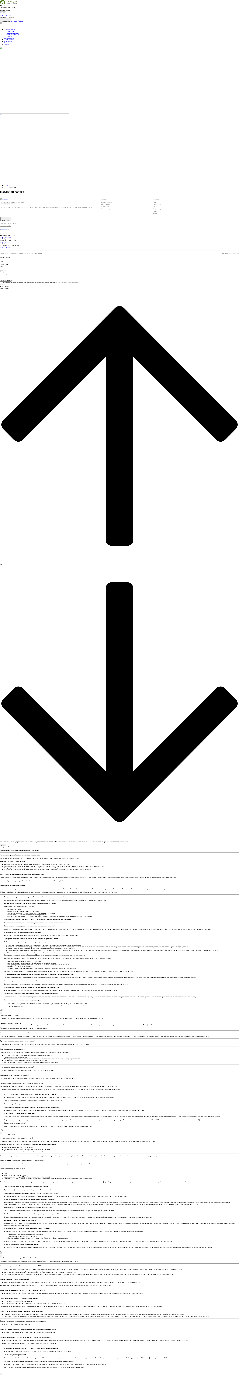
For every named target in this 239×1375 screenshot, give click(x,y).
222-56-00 (5, 15)
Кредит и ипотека (9, 39)
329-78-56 (5, 242)
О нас (154, 202)
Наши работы (8, 41)
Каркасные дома (105, 204)
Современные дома (106, 209)
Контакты (7, 44)
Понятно (3, 845)
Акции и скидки (9, 38)
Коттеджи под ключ (106, 202)
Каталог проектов (9, 29)
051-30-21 (5, 247)
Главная (7, 185)
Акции (155, 211)
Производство (157, 204)
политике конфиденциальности (69, 283)
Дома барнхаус (105, 206)
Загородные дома (12, 33)
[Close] (0, 1010)
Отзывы (155, 206)
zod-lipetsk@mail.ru (17, 21)
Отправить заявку (6, 280)
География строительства (160, 209)
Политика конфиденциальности (230, 253)
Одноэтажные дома (13, 34)
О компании (8, 43)
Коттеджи (10, 31)
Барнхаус (10, 36)
